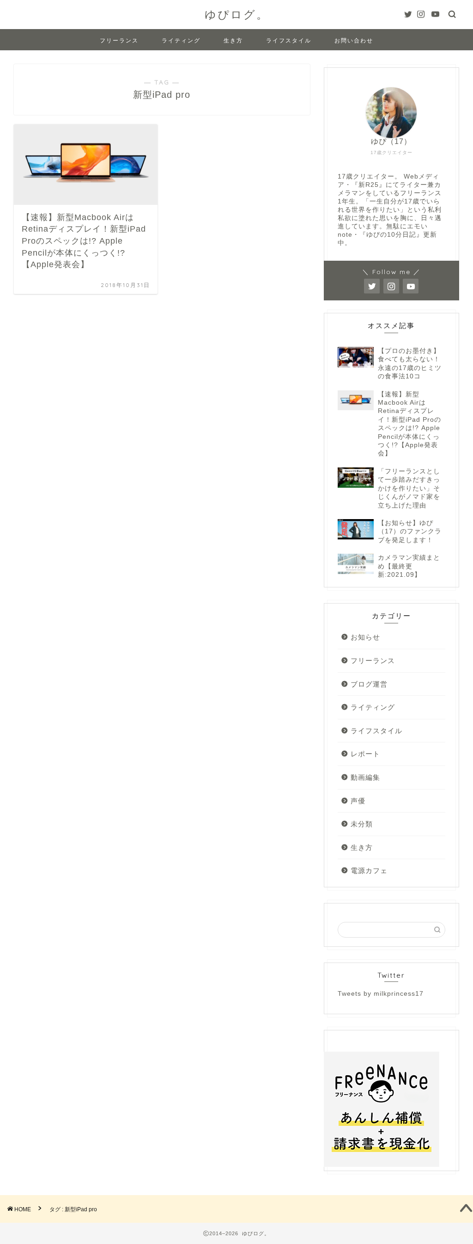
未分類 (362, 824)
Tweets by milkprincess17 (381, 993)
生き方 (233, 40)
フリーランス (119, 40)
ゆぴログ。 (237, 14)
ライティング (181, 40)
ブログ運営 (369, 684)
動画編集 (365, 777)
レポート (365, 754)
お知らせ (365, 637)
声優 (358, 801)
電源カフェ (369, 870)
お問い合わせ (353, 40)
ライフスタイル (288, 40)
